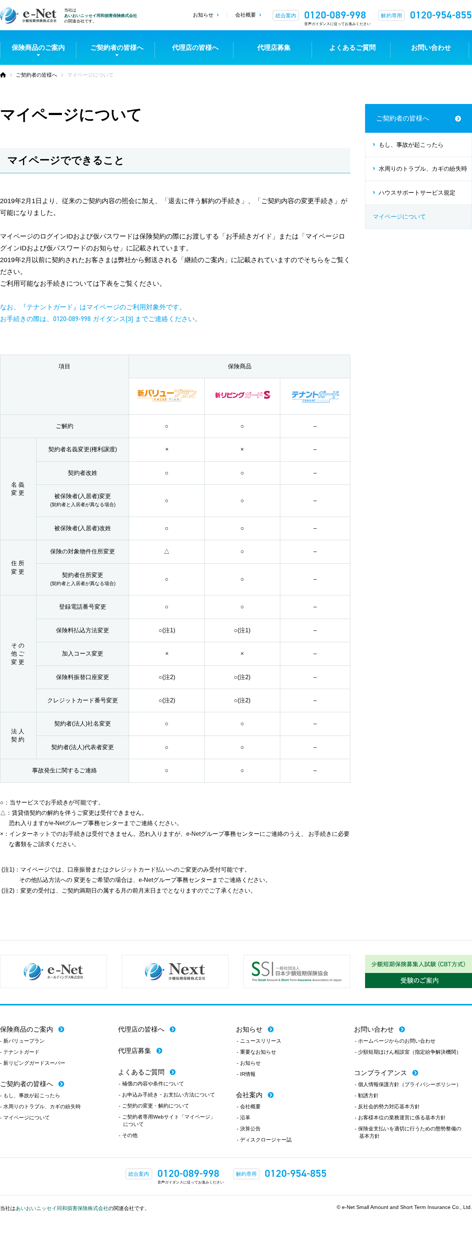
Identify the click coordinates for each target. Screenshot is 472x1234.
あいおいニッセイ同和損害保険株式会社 (100, 15)
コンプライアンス (380, 1073)
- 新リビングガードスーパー (32, 1063)
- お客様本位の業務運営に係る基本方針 (400, 1117)
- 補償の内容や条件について (151, 1084)
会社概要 (245, 15)
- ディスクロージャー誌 (264, 1140)
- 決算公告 (249, 1129)
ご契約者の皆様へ (116, 47)
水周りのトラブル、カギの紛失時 (423, 169)
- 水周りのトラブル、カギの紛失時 (40, 1106)
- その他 (128, 1135)
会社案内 (249, 1095)
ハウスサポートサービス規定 (417, 193)
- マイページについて (25, 1117)
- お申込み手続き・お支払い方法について (167, 1095)
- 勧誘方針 (367, 1095)
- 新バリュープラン (22, 1041)
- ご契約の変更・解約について (154, 1106)
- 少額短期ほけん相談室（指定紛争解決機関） (408, 1052)
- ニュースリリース (259, 1041)
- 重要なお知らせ (256, 1052)
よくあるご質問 (352, 47)
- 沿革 (243, 1117)
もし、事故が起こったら (411, 145)
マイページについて (399, 216)
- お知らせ (249, 1063)
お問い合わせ (431, 47)
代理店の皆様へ (195, 47)
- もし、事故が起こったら (30, 1095)
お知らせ (203, 15)
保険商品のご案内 (38, 47)
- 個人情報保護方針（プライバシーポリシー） (408, 1084)
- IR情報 (246, 1074)
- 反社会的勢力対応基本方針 (387, 1106)
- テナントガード (19, 1052)
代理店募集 (274, 47)
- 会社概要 (249, 1106)
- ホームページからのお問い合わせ (395, 1041)
